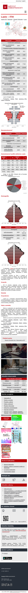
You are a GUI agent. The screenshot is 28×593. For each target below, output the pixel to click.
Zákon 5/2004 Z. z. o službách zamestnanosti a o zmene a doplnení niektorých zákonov (13, 497)
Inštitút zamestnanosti (15, 591)
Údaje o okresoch (8, 404)
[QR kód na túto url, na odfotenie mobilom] (5, 521)
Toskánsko (8, 321)
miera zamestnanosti (8, 88)
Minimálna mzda (7, 385)
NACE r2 (3, 158)
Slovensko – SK (7, 389)
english (23, 1)
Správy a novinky (8, 400)
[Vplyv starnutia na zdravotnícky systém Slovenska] (6, 457)
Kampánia (3, 324)
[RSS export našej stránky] (24, 480)
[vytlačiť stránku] (3, 510)
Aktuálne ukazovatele (9, 376)
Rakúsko (15, 411)
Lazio (25, 19)
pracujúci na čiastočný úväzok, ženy (8, 58)
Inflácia (7, 381)
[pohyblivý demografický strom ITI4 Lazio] (14, 266)
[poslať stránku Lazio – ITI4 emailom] (14, 510)
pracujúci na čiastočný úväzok (8, 51)
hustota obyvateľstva (8, 235)
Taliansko (9, 19)
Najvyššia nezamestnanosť (10, 535)
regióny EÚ (4, 19)
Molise (10, 323)
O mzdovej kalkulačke (9, 469)
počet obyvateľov (8, 232)
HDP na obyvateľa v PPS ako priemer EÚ (8, 84)
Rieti (16, 99)
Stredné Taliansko (18, 19)
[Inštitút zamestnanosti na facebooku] (4, 480)
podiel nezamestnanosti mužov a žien (8, 67)
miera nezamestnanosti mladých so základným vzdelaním (8, 74)
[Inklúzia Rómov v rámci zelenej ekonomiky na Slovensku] (17, 443)
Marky (25, 319)
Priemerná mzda (7, 383)
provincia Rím (23, 99)
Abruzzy (9, 324)
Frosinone (7, 100)
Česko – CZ (7, 391)
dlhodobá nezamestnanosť (8, 146)
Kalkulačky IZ (7, 398)
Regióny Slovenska (9, 405)
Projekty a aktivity (8, 402)
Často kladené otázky (9, 471)
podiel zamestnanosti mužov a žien (8, 64)
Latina (2, 100)
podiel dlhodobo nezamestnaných (8, 150)
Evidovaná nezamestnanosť (14, 387)
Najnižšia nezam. (6, 543)
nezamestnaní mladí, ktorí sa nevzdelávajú (8, 78)
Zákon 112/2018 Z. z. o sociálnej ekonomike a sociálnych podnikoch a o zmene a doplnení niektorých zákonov (15, 492)
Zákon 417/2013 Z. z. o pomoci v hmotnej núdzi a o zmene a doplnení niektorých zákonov (14, 501)
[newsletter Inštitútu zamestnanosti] (24, 510)
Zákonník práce (8, 489)
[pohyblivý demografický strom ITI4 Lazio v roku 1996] (14, 224)
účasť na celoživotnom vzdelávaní (8, 45)
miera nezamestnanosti (8, 138)
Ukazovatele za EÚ (20, 340)
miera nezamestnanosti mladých (8, 141)
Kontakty (3, 576)
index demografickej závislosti (8, 238)
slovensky (18, 1)
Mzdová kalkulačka (9, 464)
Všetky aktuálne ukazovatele (14, 378)
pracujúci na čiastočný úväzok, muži (8, 55)
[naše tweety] (14, 480)
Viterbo (12, 99)
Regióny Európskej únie (10, 340)
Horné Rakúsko (13, 413)
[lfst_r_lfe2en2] (9, 175)
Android (5, 553)
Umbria (3, 321)
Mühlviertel (20, 413)
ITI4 (13, 97)
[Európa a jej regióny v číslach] (16, 428)
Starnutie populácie (9, 409)
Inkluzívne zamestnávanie (10, 407)
